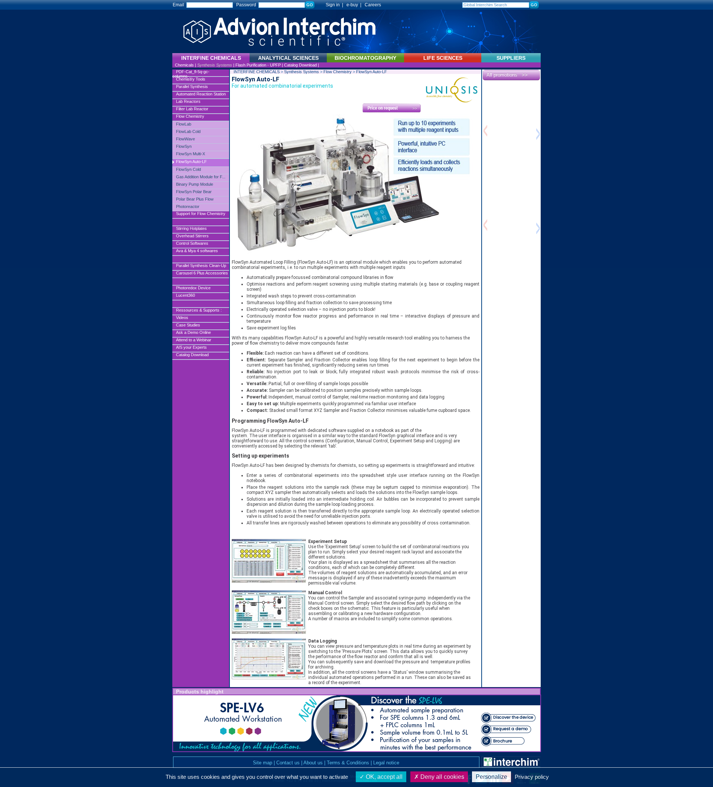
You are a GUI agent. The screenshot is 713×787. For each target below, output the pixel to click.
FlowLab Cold (188, 131)
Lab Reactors (188, 101)
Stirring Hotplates (191, 228)
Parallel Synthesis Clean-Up (201, 265)
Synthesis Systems (214, 65)
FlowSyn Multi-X (190, 154)
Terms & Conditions (348, 762)
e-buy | (355, 4)
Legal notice (386, 762)
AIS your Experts (191, 347)
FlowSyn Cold (188, 169)
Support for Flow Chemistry (200, 213)
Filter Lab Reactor (192, 109)
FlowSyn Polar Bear (194, 191)
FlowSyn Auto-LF (191, 161)
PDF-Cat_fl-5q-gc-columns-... (190, 73)
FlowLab (183, 124)
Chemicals (184, 65)
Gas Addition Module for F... (200, 177)
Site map (262, 762)
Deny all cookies (441, 777)
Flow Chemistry (190, 116)
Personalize (491, 777)
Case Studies (188, 325)
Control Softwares (192, 243)
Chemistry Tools (190, 79)
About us (313, 762)
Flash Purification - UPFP (258, 65)
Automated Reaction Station (201, 94)
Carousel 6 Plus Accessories (202, 273)
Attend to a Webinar (193, 340)
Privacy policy (532, 777)
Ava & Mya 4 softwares (197, 250)
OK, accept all (383, 777)
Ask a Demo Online (193, 332)
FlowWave (185, 139)
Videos (182, 317)
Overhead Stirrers (192, 236)
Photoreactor (187, 206)
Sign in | (331, 4)
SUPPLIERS (511, 58)
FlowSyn (184, 146)
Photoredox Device (193, 288)
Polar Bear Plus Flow (195, 199)
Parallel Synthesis (192, 86)
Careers (373, 4)
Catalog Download (300, 65)
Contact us (288, 762)
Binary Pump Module (194, 184)
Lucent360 (185, 295)
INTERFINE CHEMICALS (257, 71)
